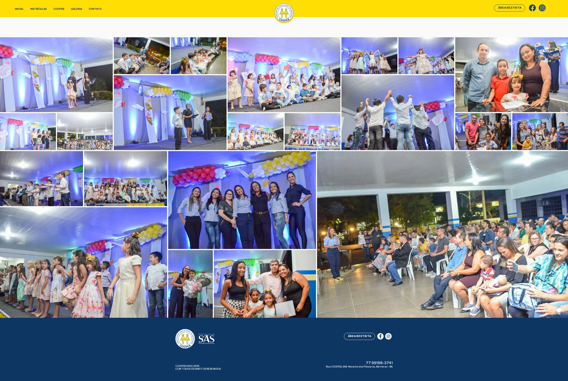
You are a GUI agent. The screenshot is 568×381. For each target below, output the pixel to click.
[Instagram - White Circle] (388, 336)
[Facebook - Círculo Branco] (380, 336)
